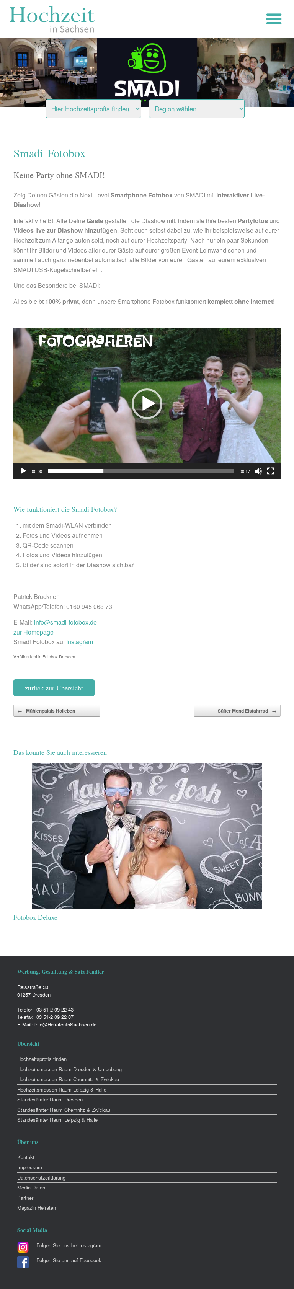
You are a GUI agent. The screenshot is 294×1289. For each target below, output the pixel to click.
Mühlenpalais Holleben (46, 710)
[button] (147, 403)
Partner (25, 1197)
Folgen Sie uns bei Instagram (68, 1245)
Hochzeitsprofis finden (42, 1058)
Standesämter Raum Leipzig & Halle (57, 1119)
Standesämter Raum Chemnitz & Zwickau (63, 1109)
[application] (147, 403)
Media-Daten (31, 1187)
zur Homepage (33, 632)
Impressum (29, 1167)
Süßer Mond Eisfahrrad (247, 710)
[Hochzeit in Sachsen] (52, 19)
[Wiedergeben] (23, 471)
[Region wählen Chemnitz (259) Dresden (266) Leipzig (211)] (206, 106)
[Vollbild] (270, 471)
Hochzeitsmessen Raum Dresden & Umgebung (69, 1069)
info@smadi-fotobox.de (65, 622)
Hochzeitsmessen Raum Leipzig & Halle (61, 1089)
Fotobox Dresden (58, 656)
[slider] (141, 471)
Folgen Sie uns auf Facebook (68, 1260)
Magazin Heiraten (36, 1207)
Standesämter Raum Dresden (50, 1099)
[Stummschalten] (258, 471)
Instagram (79, 641)
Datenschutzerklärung (41, 1177)
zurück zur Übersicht (54, 687)
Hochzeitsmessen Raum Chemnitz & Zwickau (68, 1079)
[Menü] (276, 19)
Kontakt (25, 1157)
